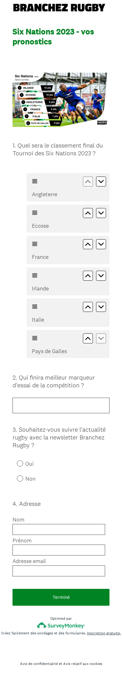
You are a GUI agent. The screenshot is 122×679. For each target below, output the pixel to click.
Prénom (22, 540)
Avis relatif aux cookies (82, 663)
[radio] (16, 463)
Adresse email (29, 561)
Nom (18, 519)
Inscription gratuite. (104, 633)
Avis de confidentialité (39, 663)
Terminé (61, 597)
